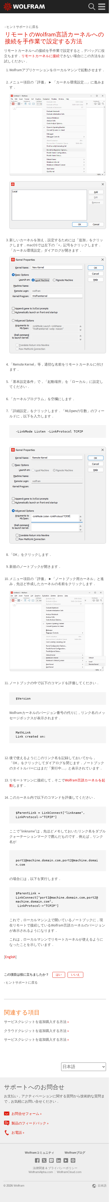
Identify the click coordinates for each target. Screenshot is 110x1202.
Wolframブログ (75, 1152)
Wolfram (19, 1185)
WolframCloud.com (69, 1172)
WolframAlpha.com (41, 1172)
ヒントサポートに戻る (22, 27)
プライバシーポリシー (62, 1168)
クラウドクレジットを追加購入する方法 (35, 1031)
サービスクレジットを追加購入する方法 (35, 1021)
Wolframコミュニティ (39, 1152)
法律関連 (39, 1168)
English (10, 957)
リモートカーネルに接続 (40, 56)
